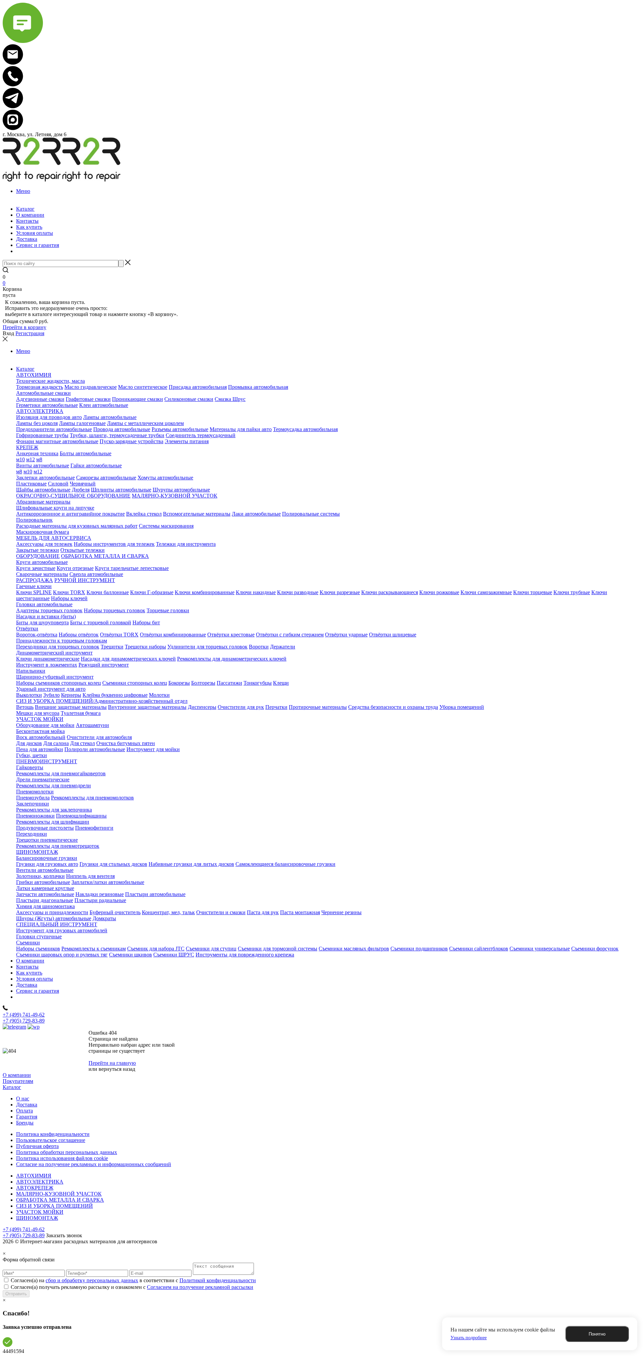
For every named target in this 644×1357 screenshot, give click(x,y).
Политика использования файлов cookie (62, 1158)
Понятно (597, 1334)
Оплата (24, 1110)
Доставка (26, 1104)
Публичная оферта (37, 1146)
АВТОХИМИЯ (33, 1176)
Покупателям (18, 1081)
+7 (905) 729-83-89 (24, 1021)
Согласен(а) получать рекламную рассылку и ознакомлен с (132, 1287)
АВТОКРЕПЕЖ (34, 1188)
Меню (23, 191)
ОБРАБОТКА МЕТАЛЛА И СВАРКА (60, 1200)
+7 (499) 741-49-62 (24, 1014)
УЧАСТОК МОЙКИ (39, 1212)
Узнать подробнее (468, 1337)
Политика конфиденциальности (53, 1134)
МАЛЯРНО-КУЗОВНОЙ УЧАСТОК (59, 1194)
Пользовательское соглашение (50, 1140)
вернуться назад (117, 1069)
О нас (22, 1098)
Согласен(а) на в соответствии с (133, 1280)
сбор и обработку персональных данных (92, 1280)
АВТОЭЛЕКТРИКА (39, 1182)
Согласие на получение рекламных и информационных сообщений (93, 1164)
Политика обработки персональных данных (66, 1152)
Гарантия (26, 1116)
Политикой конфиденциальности (217, 1280)
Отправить (16, 1293)
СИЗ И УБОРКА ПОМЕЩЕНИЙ (54, 1206)
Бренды (25, 1123)
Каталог (12, 1087)
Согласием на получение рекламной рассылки (200, 1287)
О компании (17, 1075)
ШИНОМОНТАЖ (37, 1218)
